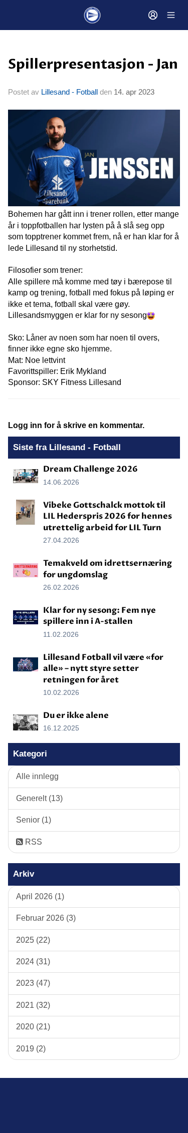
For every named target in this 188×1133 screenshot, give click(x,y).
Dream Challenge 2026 (90, 469)
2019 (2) (31, 1048)
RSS (32, 842)
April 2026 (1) (40, 896)
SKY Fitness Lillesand (81, 382)
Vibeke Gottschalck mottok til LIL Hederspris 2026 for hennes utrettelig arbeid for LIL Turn (107, 516)
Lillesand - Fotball (69, 92)
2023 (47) (33, 983)
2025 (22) (33, 940)
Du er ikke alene (76, 715)
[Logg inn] (153, 15)
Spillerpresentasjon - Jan (93, 65)
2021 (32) (33, 1005)
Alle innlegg (37, 776)
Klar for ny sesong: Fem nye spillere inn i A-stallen (99, 616)
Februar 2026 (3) (46, 918)
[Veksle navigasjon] (171, 15)
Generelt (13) (39, 798)
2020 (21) (33, 1026)
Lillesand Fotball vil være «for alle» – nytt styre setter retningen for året (103, 668)
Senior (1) (33, 820)
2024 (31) (33, 961)
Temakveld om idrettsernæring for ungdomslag (107, 569)
